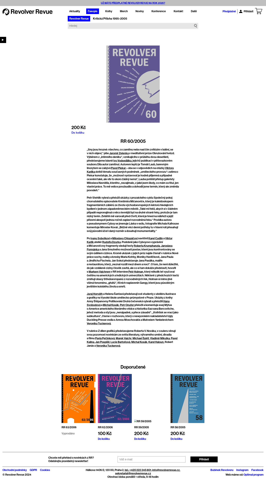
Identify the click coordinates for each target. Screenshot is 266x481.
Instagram (242, 470)
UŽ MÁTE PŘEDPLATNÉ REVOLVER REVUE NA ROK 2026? (133, 3)
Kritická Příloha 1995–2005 (110, 18)
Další (194, 11)
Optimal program (254, 474)
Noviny (139, 11)
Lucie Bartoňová (120, 342)
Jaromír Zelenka (119, 153)
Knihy (108, 11)
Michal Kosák (111, 305)
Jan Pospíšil (102, 342)
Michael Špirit (141, 338)
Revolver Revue (79, 18)
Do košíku (77, 132)
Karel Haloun (156, 342)
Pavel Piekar (118, 168)
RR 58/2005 (178, 427)
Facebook (257, 470)
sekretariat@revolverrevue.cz (133, 473)
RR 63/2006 (69, 427)
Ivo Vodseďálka (122, 160)
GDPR (33, 470)
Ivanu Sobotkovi (100, 238)
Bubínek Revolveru (221, 470)
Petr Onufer (127, 305)
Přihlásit (248, 11)
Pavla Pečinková (105, 338)
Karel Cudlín (155, 238)
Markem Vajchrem (99, 271)
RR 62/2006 (105, 427)
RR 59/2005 (141, 427)
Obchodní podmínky (14, 470)
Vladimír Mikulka (160, 338)
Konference (158, 11)
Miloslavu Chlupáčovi (125, 238)
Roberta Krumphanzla (147, 246)
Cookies (45, 470)
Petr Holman (135, 271)
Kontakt (178, 11)
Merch (124, 11)
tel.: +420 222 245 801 (138, 470)
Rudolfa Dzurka (111, 242)
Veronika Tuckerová (99, 323)
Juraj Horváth (95, 294)
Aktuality (74, 11)
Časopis (92, 11)
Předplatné (229, 11)
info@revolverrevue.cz (166, 470)
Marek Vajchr (123, 338)
